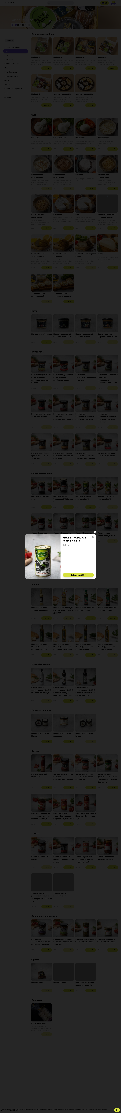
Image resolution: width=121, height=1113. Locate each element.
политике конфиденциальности (10, 1110)
